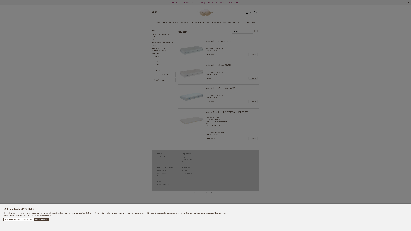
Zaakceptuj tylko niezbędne (13, 219)
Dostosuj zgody (27, 219)
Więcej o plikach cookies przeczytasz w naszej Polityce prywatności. (27, 215)
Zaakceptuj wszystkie (41, 219)
